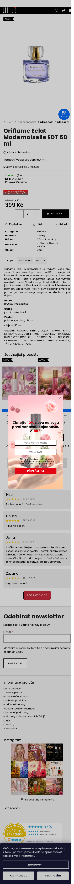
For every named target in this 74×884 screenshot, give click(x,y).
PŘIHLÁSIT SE (35, 471)
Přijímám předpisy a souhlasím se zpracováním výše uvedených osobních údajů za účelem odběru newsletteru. (36, 461)
